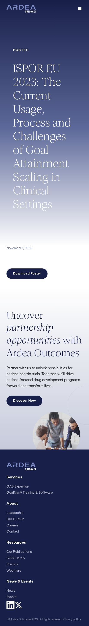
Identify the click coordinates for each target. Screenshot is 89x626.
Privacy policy (72, 619)
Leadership (15, 512)
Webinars (13, 570)
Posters (12, 564)
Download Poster (27, 273)
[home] (21, 9)
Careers (12, 525)
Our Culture (15, 519)
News (10, 590)
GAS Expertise (17, 486)
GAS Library (15, 558)
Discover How (24, 400)
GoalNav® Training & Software (29, 492)
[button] (79, 8)
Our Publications (19, 551)
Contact (12, 531)
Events (11, 597)
